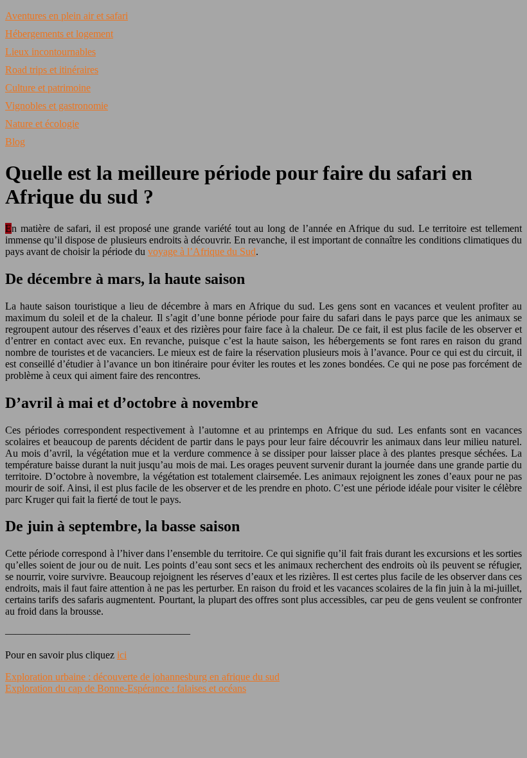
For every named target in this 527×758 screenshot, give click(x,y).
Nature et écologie (42, 123)
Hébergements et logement (59, 33)
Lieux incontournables (50, 51)
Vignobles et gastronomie (56, 105)
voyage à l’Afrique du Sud (202, 251)
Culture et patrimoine (48, 87)
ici (122, 654)
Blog (15, 141)
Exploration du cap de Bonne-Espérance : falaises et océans (125, 688)
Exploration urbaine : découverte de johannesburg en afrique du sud (142, 676)
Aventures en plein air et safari (66, 15)
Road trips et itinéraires (51, 69)
